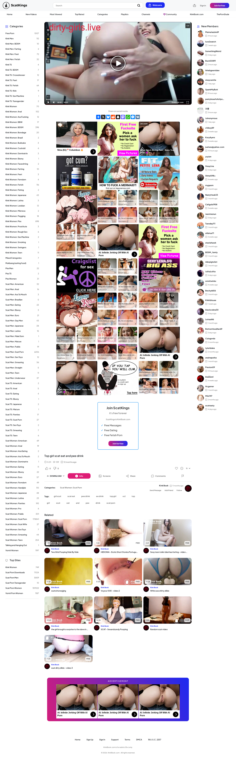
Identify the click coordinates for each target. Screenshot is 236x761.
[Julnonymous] (200, 120)
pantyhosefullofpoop (214, 99)
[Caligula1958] (200, 206)
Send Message (155, 490)
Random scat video (159, 629)
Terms (127, 739)
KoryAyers (210, 137)
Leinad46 (209, 319)
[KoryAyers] (200, 139)
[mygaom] (200, 187)
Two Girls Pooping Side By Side (65, 552)
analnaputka (211, 357)
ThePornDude (223, 14)
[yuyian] (200, 158)
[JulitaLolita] (200, 273)
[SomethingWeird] (200, 53)
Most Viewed (56, 14)
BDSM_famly (211, 252)
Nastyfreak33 (211, 195)
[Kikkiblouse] (200, 302)
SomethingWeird (213, 51)
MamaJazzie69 (212, 32)
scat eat (71, 496)
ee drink (100, 496)
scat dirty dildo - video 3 (62, 668)
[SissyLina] (200, 168)
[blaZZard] (200, 378)
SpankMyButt (211, 89)
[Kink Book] (188, 488)
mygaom (209, 185)
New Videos (31, 14)
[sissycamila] (200, 81)
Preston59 (210, 367)
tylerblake (210, 348)
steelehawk (210, 242)
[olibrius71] (200, 235)
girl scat (57, 496)
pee (87, 503)
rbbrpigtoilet (211, 262)
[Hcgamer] (200, 388)
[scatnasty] (200, 407)
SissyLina (209, 166)
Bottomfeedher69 (213, 329)
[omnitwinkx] (200, 282)
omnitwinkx (210, 281)
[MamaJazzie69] (200, 34)
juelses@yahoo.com (214, 147)
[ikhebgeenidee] (200, 72)
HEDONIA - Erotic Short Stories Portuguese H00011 (119, 552)
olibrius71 (209, 233)
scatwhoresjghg (58, 590)
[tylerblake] (200, 350)
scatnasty (209, 405)
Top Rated (79, 14)
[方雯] (200, 110)
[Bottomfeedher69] (200, 330)
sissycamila (210, 80)
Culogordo (210, 338)
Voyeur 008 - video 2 (110, 590)
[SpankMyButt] (200, 91)
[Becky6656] (200, 292)
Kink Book (163, 485)
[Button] (183, 476)
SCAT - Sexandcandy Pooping (114, 629)
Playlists (124, 14)
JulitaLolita (210, 271)
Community (171, 14)
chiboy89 (209, 128)
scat (58, 503)
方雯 (207, 108)
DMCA (139, 739)
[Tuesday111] (200, 225)
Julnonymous (211, 118)
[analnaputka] (200, 359)
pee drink (85, 496)
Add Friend (169, 490)
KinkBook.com (196, 14)
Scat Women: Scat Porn (71, 487)
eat (68, 503)
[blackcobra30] (200, 311)
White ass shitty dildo (159, 590)
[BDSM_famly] (200, 254)
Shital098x (210, 175)
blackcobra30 (212, 309)
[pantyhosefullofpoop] (200, 101)
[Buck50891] (200, 62)
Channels (146, 14)
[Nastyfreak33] (200, 196)
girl (48, 503)
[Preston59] (200, 369)
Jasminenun (210, 214)
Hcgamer (209, 386)
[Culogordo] (200, 340)
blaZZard (209, 377)
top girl (113, 496)
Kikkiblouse (210, 300)
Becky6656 (210, 290)
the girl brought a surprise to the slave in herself (69, 629)
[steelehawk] (200, 244)
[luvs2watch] (200, 43)
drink (98, 503)
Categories (102, 14)
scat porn (111, 503)
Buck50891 (210, 61)
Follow (179, 490)
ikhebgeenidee (212, 70)
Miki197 (208, 396)
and (77, 503)
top (133, 496)
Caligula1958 (211, 204)
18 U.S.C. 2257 (154, 739)
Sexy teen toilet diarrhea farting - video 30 (168, 552)
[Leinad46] (200, 321)
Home (9, 14)
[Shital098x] (200, 177)
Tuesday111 (210, 223)
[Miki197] (200, 397)
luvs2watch (210, 41)
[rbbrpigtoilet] (200, 263)
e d (124, 496)
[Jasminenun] (200, 215)
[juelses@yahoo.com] (200, 148)
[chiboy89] (200, 129)
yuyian (208, 156)
